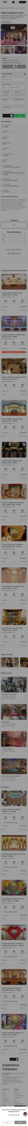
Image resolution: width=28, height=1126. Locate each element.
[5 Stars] (18, 1115)
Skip (8, 1122)
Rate (20, 1122)
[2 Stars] (12, 1115)
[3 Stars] (14, 1115)
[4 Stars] (16, 1115)
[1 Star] (10, 1115)
